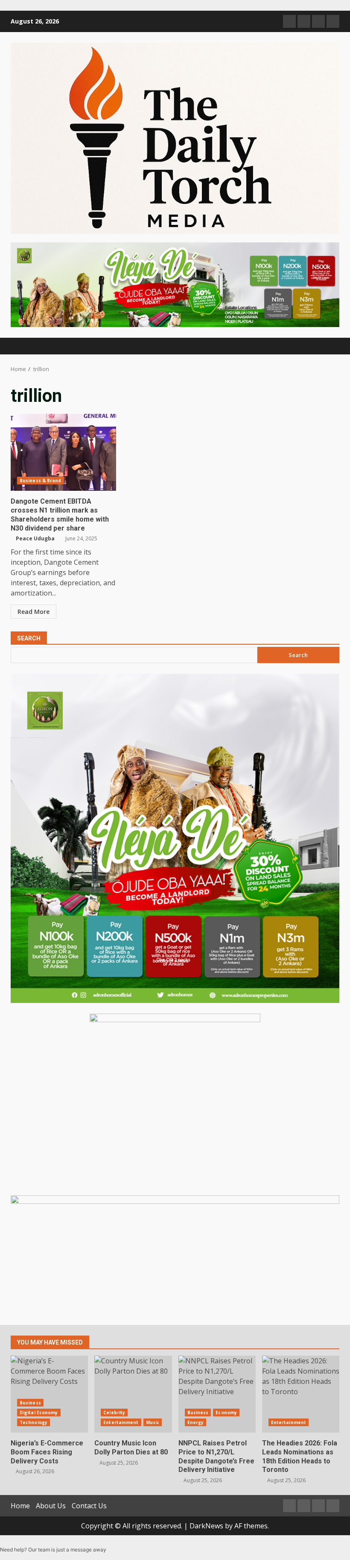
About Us (51, 1505)
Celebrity (114, 1413)
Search (29, 638)
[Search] (329, 346)
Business (30, 1403)
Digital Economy (39, 1413)
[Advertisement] (175, 284)
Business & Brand (40, 481)
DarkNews (206, 1526)
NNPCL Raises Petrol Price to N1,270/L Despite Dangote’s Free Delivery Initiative (217, 1394)
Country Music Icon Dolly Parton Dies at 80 (133, 1394)
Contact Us (89, 1505)
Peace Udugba (35, 538)
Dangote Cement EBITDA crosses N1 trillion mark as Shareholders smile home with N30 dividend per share (63, 452)
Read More (34, 611)
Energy (195, 1422)
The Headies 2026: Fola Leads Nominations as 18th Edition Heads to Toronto (300, 1394)
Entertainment (120, 1422)
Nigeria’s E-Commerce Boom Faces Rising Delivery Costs (49, 1394)
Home (20, 1505)
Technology (33, 1422)
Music (153, 1422)
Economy (226, 1413)
